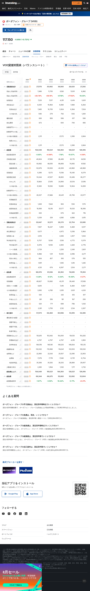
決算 (60, 56)
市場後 (58, 8)
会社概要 (50, 525)
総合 (4, 51)
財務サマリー (7, 56)
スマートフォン (7, 530)
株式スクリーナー (15, 8)
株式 (4, 8)
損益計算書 (16, 56)
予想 (66, 56)
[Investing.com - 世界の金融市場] (12, 3)
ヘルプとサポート (53, 534)
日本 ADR (77, 8)
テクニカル (47, 51)
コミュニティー (60, 51)
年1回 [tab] (7, 72)
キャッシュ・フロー (37, 56)
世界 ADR (67, 8)
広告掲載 (50, 530)
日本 (26, 8)
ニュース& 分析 (24, 51)
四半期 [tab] (15, 72)
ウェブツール (6, 539)
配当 (55, 56)
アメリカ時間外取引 (45, 8)
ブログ (4, 525)
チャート (12, 51)
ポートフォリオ (7, 534)
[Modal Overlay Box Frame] (21, 577)
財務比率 (48, 56)
